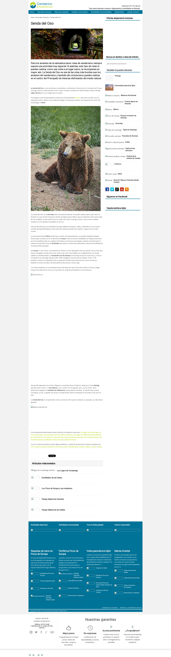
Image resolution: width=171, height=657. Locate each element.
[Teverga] (109, 79)
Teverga (118, 76)
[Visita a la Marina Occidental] (118, 589)
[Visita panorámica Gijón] (99, 547)
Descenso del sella (46, 588)
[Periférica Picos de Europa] (71, 547)
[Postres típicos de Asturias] (114, 102)
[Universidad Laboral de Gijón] (109, 89)
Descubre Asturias (44, 12)
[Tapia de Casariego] (113, 130)
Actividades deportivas (39, 525)
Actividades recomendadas (101, 12)
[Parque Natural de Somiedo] (35, 502)
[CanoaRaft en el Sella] (63, 585)
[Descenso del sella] (35, 592)
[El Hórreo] (109, 168)
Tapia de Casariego (130, 130)
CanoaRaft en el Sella (75, 580)
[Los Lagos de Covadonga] (43, 470)
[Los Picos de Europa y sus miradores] (35, 492)
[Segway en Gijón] (91, 572)
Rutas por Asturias (61, 12)
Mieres (115, 109)
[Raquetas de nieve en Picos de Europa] (44, 547)
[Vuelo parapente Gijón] (35, 585)
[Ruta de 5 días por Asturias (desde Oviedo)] (108, 180)
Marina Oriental (122, 551)
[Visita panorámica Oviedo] (91, 594)
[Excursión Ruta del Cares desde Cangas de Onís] (91, 587)
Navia (120, 174)
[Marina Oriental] (127, 547)
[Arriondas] (109, 123)
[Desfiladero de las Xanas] (35, 481)
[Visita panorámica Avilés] (118, 574)
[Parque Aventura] (63, 592)
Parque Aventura (73, 588)
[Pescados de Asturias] (113, 136)
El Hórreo (118, 164)
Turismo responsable (122, 525)
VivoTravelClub (46, 611)
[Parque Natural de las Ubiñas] (35, 513)
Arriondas (119, 123)
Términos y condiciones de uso (131, 608)
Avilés (127, 142)
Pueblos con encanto (80, 12)
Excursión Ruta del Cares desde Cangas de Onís (104, 585)
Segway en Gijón (101, 568)
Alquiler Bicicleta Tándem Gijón (50, 598)
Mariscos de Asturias (128, 95)
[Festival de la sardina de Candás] (115, 156)
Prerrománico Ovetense (76, 595)
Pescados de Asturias (130, 136)
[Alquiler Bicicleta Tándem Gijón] (38, 596)
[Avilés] (114, 142)
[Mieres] (108, 109)
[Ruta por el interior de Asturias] (112, 116)
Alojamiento (119, 12)
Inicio (32, 12)
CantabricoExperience (60, 611)
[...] (32, 570)
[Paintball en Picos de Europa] (35, 577)
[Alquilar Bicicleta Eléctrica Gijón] (66, 574)
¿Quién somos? (133, 12)
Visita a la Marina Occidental (129, 586)
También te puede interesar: (119, 70)
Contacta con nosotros (110, 608)
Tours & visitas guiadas (95, 525)
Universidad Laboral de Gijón (125, 85)
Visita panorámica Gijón (99, 551)
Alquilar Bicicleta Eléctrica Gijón (78, 575)
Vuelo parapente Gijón (47, 581)
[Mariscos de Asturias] (112, 95)
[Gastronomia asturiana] (114, 148)
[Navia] (111, 174)
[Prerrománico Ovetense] (63, 599)
